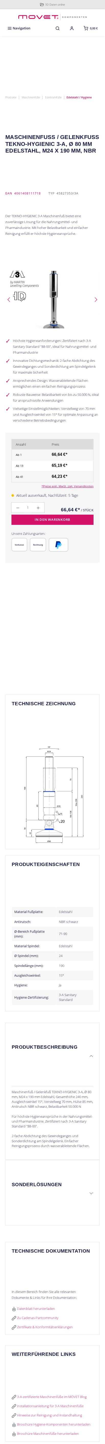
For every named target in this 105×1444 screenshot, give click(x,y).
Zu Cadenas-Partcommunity (37, 1317)
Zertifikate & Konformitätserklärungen (44, 1327)
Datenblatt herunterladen (35, 1308)
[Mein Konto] (72, 28)
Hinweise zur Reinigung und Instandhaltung (49, 1415)
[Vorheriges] (9, 299)
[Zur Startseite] (52, 16)
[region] (52, 299)
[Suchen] (57, 28)
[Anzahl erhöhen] (38, 507)
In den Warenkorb (52, 519)
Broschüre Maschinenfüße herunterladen (47, 1433)
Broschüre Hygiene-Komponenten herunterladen (53, 1424)
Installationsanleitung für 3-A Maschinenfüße (50, 1406)
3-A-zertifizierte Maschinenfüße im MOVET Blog (51, 1396)
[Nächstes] (96, 299)
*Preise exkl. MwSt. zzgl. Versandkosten (68, 486)
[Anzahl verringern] (17, 507)
